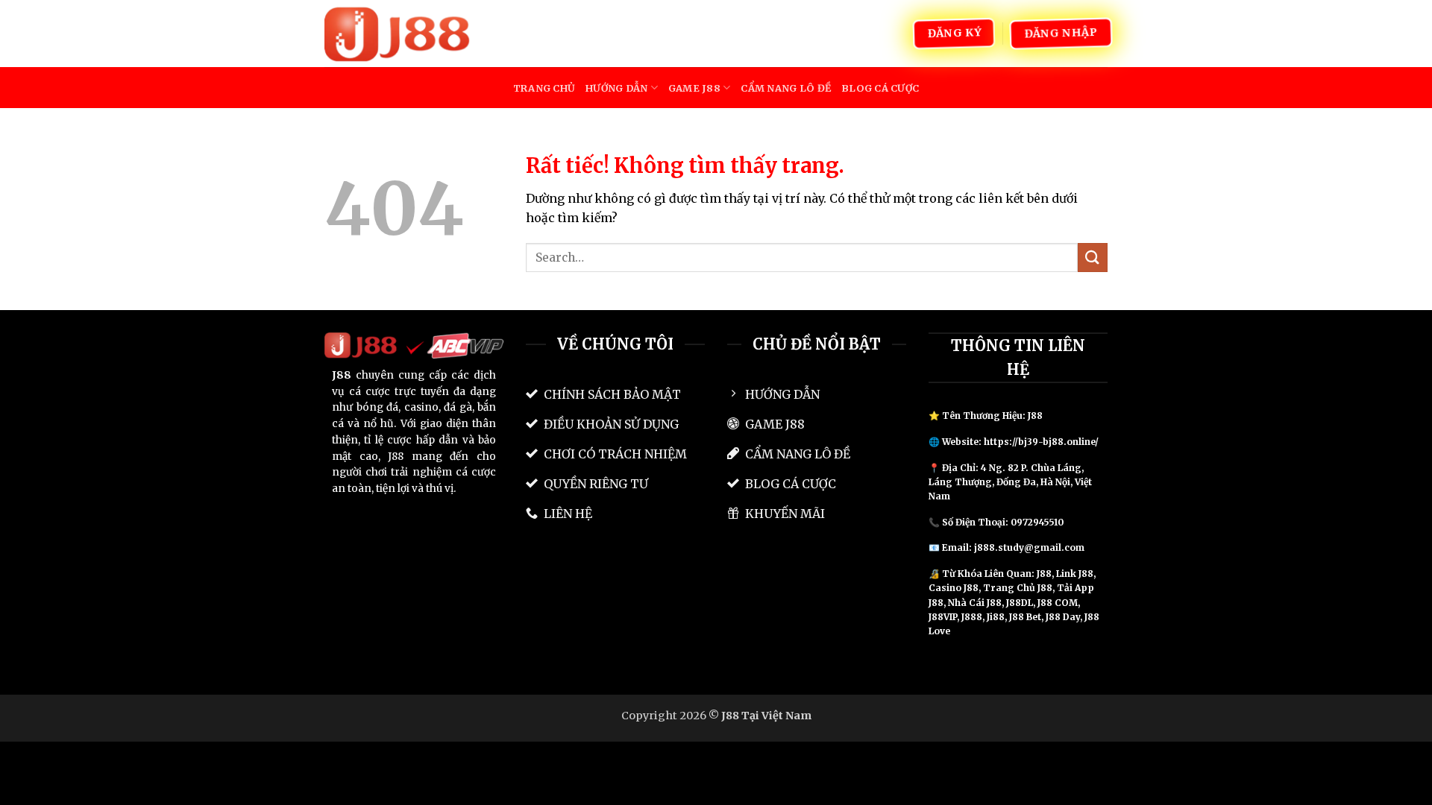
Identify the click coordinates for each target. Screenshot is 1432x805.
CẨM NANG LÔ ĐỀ (786, 88)
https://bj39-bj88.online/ (1041, 441)
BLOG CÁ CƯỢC (880, 88)
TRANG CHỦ (544, 88)
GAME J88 (694, 88)
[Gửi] (1093, 257)
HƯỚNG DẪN (616, 88)
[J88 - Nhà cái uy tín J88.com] (399, 33)
